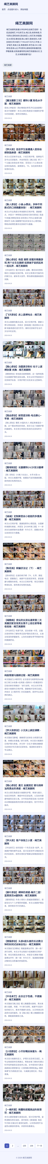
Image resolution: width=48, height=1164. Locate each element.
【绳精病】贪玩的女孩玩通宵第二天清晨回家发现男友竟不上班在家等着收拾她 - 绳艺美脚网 (23, 623)
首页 (4, 9)
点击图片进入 (13, 9)
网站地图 (24, 9)
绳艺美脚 (8, 65)
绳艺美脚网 (11, 4)
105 (24, 1146)
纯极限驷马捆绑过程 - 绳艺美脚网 (21, 675)
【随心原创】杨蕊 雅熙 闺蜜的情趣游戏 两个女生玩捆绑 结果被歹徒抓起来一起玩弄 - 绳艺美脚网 (23, 262)
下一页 (39, 1146)
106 (31, 1146)
